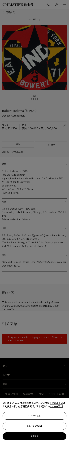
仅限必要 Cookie (34, 426)
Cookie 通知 (56, 406)
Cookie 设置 (34, 415)
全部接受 (34, 436)
